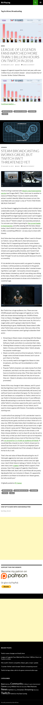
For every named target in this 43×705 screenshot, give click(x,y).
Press (15, 690)
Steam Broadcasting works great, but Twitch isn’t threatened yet (20, 156)
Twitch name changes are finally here (13, 653)
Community (16, 683)
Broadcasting (7, 111)
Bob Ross (7, 684)
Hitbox (13, 686)
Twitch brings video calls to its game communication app (19, 670)
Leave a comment (28, 65)
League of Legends (20, 111)
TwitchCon (13, 693)
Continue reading (8, 104)
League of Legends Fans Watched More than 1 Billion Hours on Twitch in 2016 (20, 55)
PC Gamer (18, 483)
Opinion (4, 147)
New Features (32, 686)
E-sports (30, 684)
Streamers (20, 690)
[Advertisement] (21, 538)
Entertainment (36, 684)
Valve (12, 493)
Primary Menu (40, 2)
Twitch (5, 114)
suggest (16, 465)
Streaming (32, 111)
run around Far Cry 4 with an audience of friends (21, 440)
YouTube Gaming (22, 693)
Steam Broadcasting (21, 490)
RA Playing (5, 2)
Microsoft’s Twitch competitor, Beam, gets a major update (19, 663)
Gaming (9, 686)
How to (19, 686)
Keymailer (24, 686)
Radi (18, 65)
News (3, 46)
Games (4, 686)
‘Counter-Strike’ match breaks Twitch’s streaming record (19, 666)
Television (36, 690)
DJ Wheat (25, 684)
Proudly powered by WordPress (9, 702)
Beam (3, 684)
